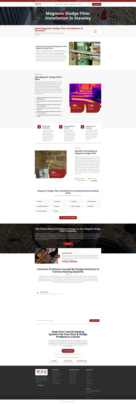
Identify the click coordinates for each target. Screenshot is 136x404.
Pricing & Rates (89, 374)
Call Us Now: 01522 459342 (69, 217)
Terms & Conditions (71, 401)
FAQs (87, 377)
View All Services (55, 372)
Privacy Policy (63, 401)
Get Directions (95, 320)
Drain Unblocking (72, 372)
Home (56, 4)
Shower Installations (56, 381)
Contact (79, 4)
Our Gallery (88, 376)
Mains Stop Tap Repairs (56, 383)
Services (60, 4)
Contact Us (88, 385)
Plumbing (43, 50)
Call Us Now (68, 243)
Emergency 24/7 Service (57, 374)
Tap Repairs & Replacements (57, 379)
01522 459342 (97, 0)
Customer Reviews (89, 379)
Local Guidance (89, 381)
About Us (66, 4)
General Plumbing (55, 376)
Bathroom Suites (72, 376)
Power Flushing (72, 381)
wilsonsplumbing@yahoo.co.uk (84, 0)
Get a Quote (97, 4)
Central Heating (72, 379)
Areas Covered (73, 4)
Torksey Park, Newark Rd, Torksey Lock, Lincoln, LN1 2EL (47, 0)
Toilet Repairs (54, 377)
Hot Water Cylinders (73, 383)
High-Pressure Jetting (73, 374)
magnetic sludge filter (59, 53)
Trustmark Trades (98, 397)
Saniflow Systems (72, 377)
